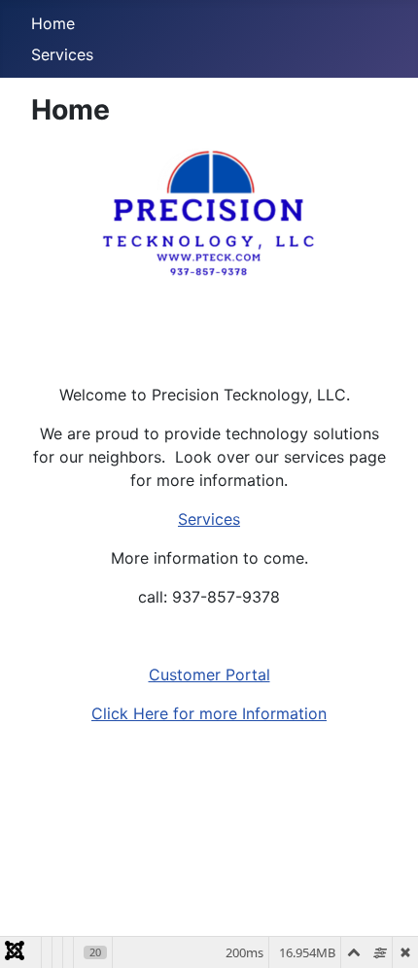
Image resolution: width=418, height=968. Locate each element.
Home (53, 23)
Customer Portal (209, 674)
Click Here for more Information (209, 713)
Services (62, 54)
